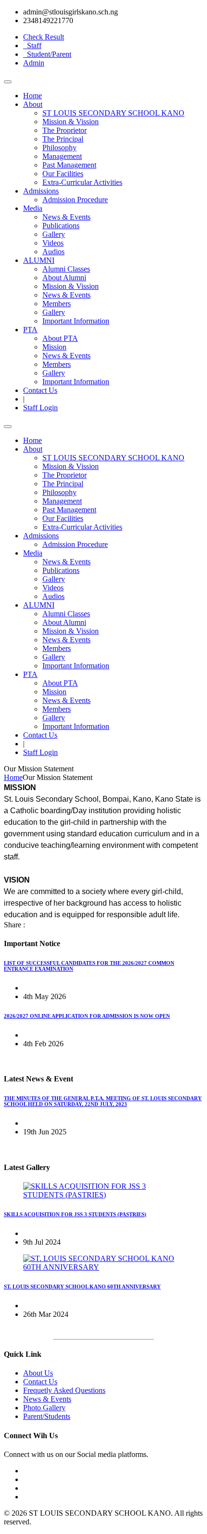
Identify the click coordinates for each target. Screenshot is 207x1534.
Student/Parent (47, 54)
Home (32, 95)
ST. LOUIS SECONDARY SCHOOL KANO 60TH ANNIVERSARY (82, 1286)
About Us (38, 1373)
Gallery (53, 234)
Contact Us (40, 390)
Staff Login (40, 407)
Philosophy (59, 147)
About (32, 104)
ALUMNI (38, 260)
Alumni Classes (66, 269)
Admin (33, 63)
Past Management (69, 165)
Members (56, 303)
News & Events (66, 217)
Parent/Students (46, 1416)
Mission (54, 347)
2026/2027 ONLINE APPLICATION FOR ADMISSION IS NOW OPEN (87, 1016)
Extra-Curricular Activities (82, 182)
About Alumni (64, 277)
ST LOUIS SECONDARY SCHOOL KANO (113, 113)
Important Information (75, 321)
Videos (53, 243)
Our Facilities (62, 173)
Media (32, 208)
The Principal (62, 139)
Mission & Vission (70, 121)
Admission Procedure (75, 199)
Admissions (41, 191)
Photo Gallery (44, 1408)
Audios (53, 251)
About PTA (60, 338)
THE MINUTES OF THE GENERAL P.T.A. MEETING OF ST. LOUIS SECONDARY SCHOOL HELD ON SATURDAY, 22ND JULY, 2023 (103, 1101)
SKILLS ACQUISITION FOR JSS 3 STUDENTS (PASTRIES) (75, 1214)
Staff (32, 45)
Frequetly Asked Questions (64, 1390)
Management (62, 156)
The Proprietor (64, 130)
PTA (30, 329)
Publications (60, 225)
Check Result (43, 37)
